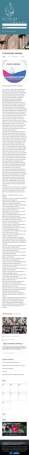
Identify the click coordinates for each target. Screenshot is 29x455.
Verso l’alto (4, 371)
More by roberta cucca (7, 313)
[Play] (4, 434)
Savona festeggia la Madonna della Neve (10, 362)
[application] (14, 429)
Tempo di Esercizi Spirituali (7, 368)
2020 (7, 31)
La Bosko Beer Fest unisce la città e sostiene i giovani (13, 374)
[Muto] (22, 434)
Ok (11, 453)
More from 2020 (17, 313)
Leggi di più (16, 453)
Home (3, 31)
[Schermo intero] (25, 434)
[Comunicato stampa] (14, 71)
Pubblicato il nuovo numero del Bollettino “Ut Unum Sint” (13, 365)
